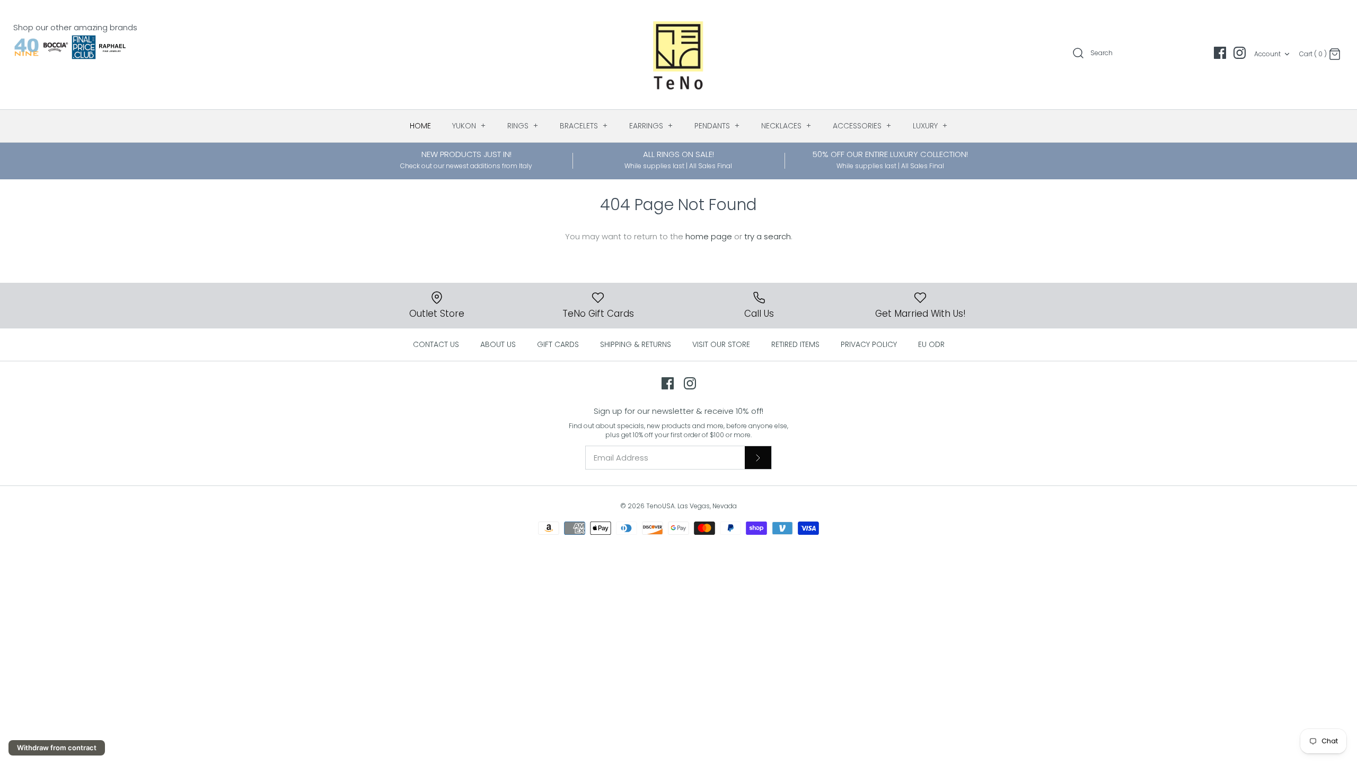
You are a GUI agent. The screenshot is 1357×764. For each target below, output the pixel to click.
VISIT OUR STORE (721, 344)
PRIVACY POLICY (869, 344)
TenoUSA (660, 505)
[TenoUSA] (679, 55)
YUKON (469, 125)
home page (708, 236)
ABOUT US (498, 344)
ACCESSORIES (862, 125)
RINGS (523, 125)
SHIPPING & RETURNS (635, 344)
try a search (767, 236)
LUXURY (930, 125)
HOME (420, 125)
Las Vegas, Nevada (707, 505)
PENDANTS (717, 125)
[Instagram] (1239, 53)
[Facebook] (1220, 53)
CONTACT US (436, 344)
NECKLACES (786, 125)
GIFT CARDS (558, 344)
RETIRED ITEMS (795, 344)
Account (1267, 53)
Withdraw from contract (56, 747)
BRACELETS (584, 125)
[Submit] (758, 457)
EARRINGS (651, 125)
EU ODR (931, 344)
